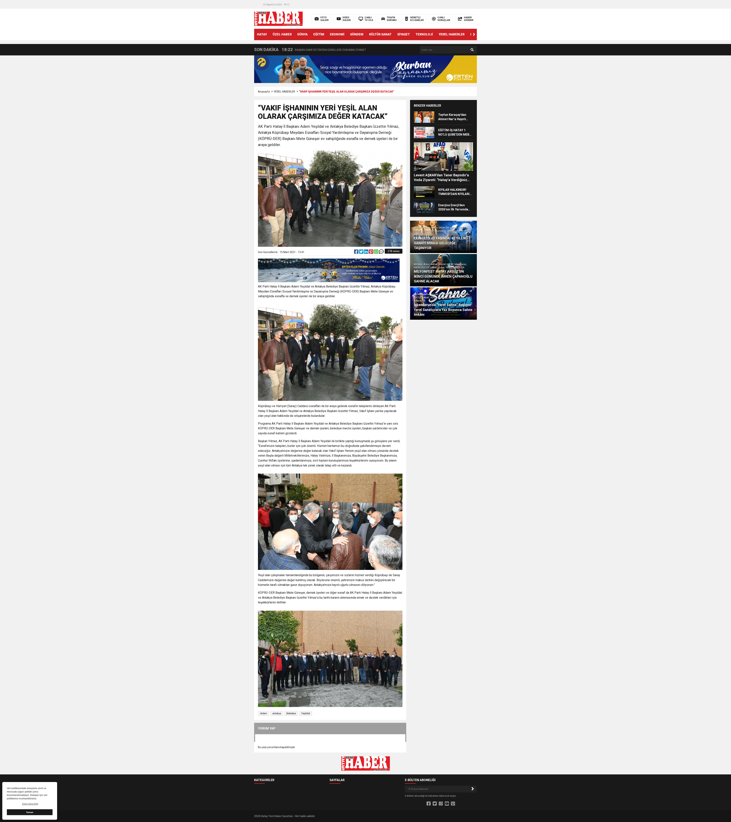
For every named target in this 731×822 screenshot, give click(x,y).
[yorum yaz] (381, 252)
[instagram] (441, 803)
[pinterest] (371, 252)
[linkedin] (366, 252)
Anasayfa (264, 91)
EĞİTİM (318, 34)
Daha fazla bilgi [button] (30, 804)
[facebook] (356, 252)
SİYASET (403, 34)
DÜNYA (302, 34)
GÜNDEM (356, 34)
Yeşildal (305, 713)
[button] (474, 34)
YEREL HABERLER (451, 34)
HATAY (262, 34)
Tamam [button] (29, 812)
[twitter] (361, 252)
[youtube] (447, 803)
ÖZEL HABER (282, 34)
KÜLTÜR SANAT (380, 34)
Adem (263, 713)
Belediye (291, 713)
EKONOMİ (337, 34)
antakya (276, 713)
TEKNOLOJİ (424, 34)
